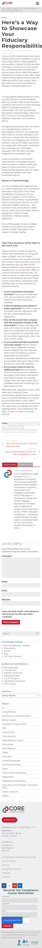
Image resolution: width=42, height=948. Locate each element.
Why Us (5, 865)
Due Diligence (9, 748)
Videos (5, 796)
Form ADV (7, 756)
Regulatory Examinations (13, 427)
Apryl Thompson (12, 678)
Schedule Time (9, 820)
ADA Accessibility (32, 935)
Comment (7, 556)
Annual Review (9, 712)
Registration (8, 777)
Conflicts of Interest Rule (14, 724)
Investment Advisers (31, 423)
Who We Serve (9, 861)
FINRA (5, 752)
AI (3, 708)
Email (4, 590)
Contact (6, 877)
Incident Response (11, 760)
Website (6, 599)
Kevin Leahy (10, 684)
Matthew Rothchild (13, 673)
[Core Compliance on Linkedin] (20, 885)
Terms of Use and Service (9, 935)
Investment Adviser (11, 764)
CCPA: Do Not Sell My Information (11, 937)
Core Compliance (23, 470)
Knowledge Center (11, 869)
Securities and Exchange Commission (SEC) (19, 431)
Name (5, 581)
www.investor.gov (27, 267)
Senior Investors (10, 792)
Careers (6, 873)
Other (5, 769)
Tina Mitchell (10, 670)
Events (7, 651)
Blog (4, 17)
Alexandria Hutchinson (15, 681)
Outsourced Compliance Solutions (19, 857)
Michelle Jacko (11, 667)
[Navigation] (37, 3)
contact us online (15, 411)
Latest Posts (25, 464)
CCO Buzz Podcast (13, 656)
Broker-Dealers (9, 720)
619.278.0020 (7, 830)
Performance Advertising (14, 773)
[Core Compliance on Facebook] (4, 885)
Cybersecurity (9, 736)
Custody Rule (8, 732)
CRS (4, 728)
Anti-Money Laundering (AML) (16, 716)
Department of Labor (12, 740)
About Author (10, 464)
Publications (10, 648)
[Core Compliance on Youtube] (14, 885)
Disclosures (7, 744)
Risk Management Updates (17, 645)
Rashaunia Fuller (12, 675)
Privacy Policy (21, 935)
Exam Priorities (15, 423)
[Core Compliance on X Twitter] (9, 885)
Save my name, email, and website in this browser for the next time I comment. (20, 614)
